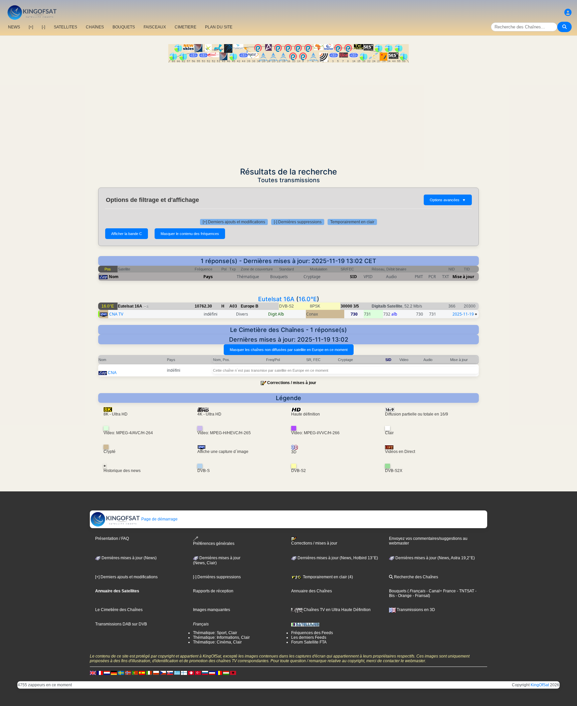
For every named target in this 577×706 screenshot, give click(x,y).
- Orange (403, 595)
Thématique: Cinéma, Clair (217, 642)
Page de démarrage (159, 519)
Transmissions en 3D (415, 609)
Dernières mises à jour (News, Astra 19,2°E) (434, 558)
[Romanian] (219, 672)
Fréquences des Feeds (312, 632)
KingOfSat (540, 685)
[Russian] (205, 672)
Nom (114, 276)
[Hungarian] (226, 672)
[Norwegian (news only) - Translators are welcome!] (128, 672)
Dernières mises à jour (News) (129, 558)
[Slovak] (170, 672)
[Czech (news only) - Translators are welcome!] (163, 672)
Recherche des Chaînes (415, 577)
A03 (233, 306)
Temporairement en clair (352, 222)
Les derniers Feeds (308, 637)
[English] (93, 672)
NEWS (14, 27)
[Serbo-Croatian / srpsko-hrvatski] (212, 672)
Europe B (249, 306)
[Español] (142, 672)
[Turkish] (198, 672)
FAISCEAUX (155, 27)
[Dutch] (107, 672)
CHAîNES (95, 27)
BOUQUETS (124, 27)
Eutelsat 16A (276, 299)
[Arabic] (191, 672)
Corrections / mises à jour (291, 382)
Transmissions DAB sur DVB (121, 624)
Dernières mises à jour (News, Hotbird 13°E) (337, 558)
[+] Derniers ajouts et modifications (234, 222)
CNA (112, 372)
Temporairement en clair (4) (327, 577)
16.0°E (308, 299)
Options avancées (448, 200)
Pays (208, 276)
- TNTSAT (465, 591)
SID (353, 276)
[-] (43, 27)
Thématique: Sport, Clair (215, 632)
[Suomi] (184, 672)
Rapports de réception (213, 591)
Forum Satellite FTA (309, 642)
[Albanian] (233, 672)
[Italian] (149, 672)
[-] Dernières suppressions (298, 222)
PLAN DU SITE (218, 27)
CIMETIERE (185, 27)
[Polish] (156, 672)
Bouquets (397, 591)
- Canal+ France (440, 591)
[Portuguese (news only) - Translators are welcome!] (135, 672)
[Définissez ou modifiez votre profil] (568, 12)
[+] (31, 27)
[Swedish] (121, 672)
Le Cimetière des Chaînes (119, 609)
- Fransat (420, 595)
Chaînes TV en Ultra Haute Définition (337, 609)
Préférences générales (213, 543)
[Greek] (177, 672)
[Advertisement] (288, 112)
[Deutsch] (114, 672)
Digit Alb (276, 314)
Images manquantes (211, 609)
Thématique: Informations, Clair (221, 637)
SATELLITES (65, 27)
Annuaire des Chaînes (311, 591)
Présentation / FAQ (112, 538)
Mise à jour (463, 276)
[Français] (100, 672)
